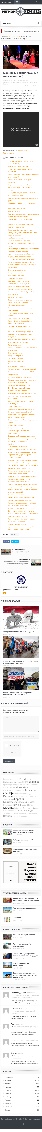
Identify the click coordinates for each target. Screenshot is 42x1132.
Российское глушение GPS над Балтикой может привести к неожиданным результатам (22, 396)
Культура (12, 82)
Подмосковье (16, 813)
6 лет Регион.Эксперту (16, 275)
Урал (22, 778)
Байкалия (18, 808)
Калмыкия (26, 813)
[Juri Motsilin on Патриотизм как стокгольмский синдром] (6, 1010)
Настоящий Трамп (32, 1040)
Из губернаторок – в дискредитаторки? (22, 369)
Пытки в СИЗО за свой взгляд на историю (23, 463)
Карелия (19, 799)
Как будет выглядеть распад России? (21, 192)
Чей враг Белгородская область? (20, 412)
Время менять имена (15, 297)
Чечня (15, 816)
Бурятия (28, 779)
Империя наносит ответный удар (20, 500)
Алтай (5, 787)
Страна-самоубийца (15, 425)
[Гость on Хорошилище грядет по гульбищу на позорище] (6, 1026)
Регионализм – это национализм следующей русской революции (26, 899)
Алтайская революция (16, 238)
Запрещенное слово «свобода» (19, 256)
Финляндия (14, 779)
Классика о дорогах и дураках (19, 241)
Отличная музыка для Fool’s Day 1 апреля (23, 249)
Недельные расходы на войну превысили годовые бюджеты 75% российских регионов (23, 187)
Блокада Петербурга (20, 552)
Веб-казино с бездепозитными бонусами (25, 850)
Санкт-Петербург (24, 810)
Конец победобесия (15, 406)
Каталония (22, 816)
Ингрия (7, 796)
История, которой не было (17, 524)
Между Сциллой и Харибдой (18, 166)
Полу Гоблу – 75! (14, 433)
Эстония (17, 804)
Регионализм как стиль (16, 495)
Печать (29, 86)
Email (37, 86)
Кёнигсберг (22, 787)
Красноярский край (11, 784)
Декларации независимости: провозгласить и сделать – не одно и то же (25, 975)
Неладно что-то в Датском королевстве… (23, 273)
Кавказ (34, 813)
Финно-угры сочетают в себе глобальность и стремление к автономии (20, 662)
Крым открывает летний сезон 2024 (21, 372)
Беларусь (34, 784)
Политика (8, 1094)
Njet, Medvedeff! (14, 211)
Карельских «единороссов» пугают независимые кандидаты (26, 954)
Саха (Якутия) (28, 805)
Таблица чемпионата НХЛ (23, 840)
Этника (5, 84)
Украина (34, 782)
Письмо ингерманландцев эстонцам (21, 497)
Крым (11, 799)
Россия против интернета (17, 278)
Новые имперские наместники (19, 385)
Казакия (12, 787)
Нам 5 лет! (12, 444)
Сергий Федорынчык (19, 993)
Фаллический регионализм (17, 473)
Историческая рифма (16, 356)
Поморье (7, 815)
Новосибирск (17, 796)
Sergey (13, 1040)
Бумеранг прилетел (15, 353)
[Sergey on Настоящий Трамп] (6, 1042)
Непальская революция (16, 208)
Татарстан (30, 790)
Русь (22, 790)
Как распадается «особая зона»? (20, 377)
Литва (22, 784)
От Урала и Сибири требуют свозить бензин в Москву (24, 831)
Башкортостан (10, 801)
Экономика (8, 1107)
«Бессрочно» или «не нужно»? (19, 318)
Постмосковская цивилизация (25, 908)
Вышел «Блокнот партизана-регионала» (22, 476)
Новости (18, 82)
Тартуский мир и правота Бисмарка (21, 259)
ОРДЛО (25, 782)
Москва (8, 808)
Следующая (23, 559)
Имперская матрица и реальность (20, 471)
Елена (13, 1053)
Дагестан (12, 810)
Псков (27, 784)
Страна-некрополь (14, 457)
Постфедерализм (14, 345)
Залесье (6, 813)
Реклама (8, 1100)
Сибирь (9, 793)
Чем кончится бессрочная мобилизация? (23, 460)
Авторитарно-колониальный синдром (21, 339)
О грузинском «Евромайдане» (19, 284)
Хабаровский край (12, 781)
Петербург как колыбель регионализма (22, 945)
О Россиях (17, 917)
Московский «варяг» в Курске (18, 281)
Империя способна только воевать (20, 289)
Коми (35, 807)
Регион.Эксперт (8, 80)
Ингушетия (27, 808)
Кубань (6, 779)
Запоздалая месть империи (18, 342)
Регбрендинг (33, 82)
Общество (25, 82)
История (8, 1080)
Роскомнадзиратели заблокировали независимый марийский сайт (17, 694)
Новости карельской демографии (21, 964)
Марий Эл (14, 534)
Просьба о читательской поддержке (21, 224)
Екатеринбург (9, 790)
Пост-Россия (12, 267)
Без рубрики (9, 1077)
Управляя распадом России (24, 934)
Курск (26, 796)
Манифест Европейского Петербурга (21, 508)
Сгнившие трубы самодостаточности (21, 436)
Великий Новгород (22, 793)
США (5, 810)
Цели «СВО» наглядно (16, 227)
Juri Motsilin (15, 1008)
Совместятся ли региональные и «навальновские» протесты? (16, 562)
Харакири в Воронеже (16, 361)
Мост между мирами (15, 195)
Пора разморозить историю (18, 516)
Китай (17, 790)
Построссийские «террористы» (19, 286)
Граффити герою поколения (18, 431)
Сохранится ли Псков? (16, 358)
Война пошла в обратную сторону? (20, 331)
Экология (8, 1103)
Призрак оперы (13, 374)
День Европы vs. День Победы (19, 388)
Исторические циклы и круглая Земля (21, 409)
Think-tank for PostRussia (17, 447)
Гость (13, 1024)
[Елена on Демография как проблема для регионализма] (6, 1055)
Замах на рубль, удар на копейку (20, 230)
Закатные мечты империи (17, 391)
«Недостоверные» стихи (16, 305)
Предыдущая (20, 549)
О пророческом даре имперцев (19, 455)
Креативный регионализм (17, 270)
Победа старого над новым (18, 428)
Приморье (7, 805)
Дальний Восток (26, 801)
